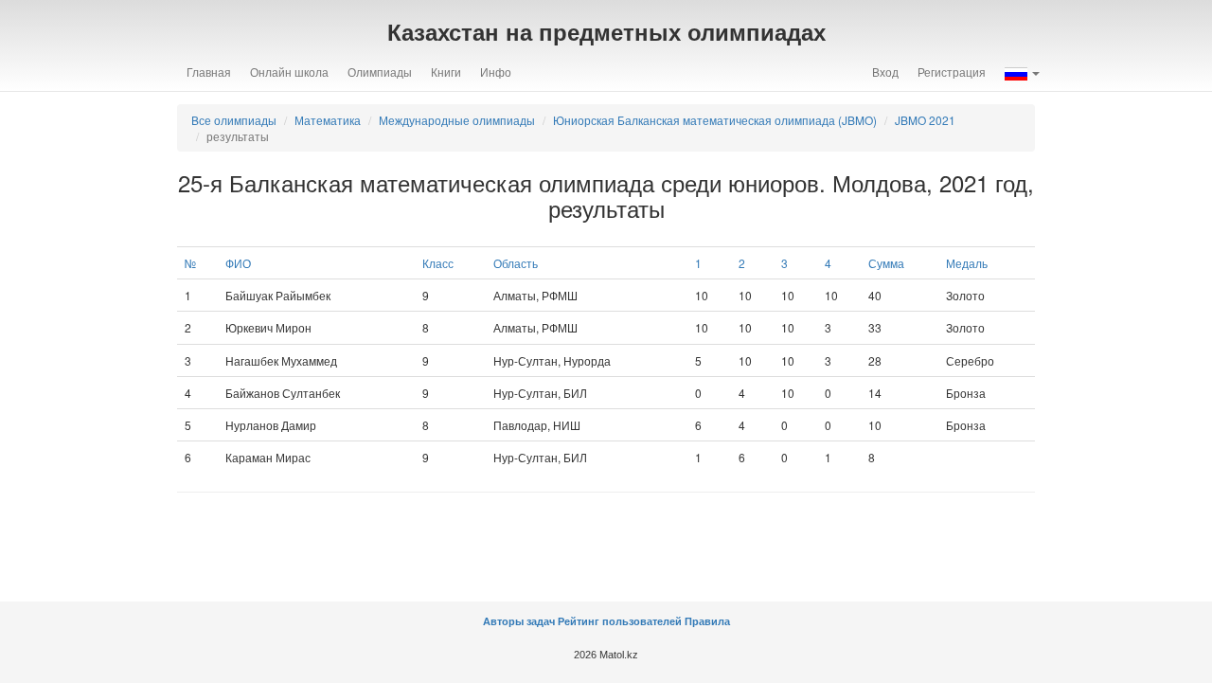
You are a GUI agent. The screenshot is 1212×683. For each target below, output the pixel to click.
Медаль (967, 263)
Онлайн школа (289, 71)
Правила (707, 621)
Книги (446, 71)
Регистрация (952, 71)
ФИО (238, 263)
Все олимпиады (233, 120)
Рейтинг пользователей (620, 621)
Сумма (886, 263)
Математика (327, 120)
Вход (885, 71)
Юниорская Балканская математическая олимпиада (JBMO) (715, 120)
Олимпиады (380, 71)
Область (515, 263)
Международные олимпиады (457, 120)
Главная (209, 71)
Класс (438, 263)
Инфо (495, 71)
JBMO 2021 (925, 120)
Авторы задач (520, 621)
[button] (1022, 72)
